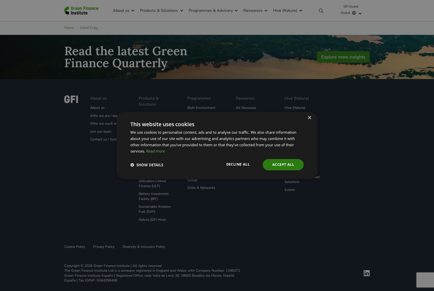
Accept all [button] (283, 164)
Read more (155, 151)
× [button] (309, 118)
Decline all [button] (238, 164)
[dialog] (217, 145)
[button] (146, 165)
